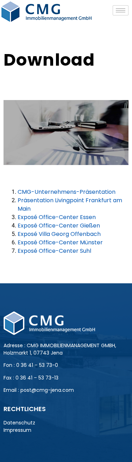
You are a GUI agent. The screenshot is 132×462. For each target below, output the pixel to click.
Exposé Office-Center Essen (57, 217)
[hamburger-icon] (120, 10)
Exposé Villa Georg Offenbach (59, 234)
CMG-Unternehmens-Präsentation (66, 192)
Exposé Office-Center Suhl (54, 251)
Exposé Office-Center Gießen (59, 226)
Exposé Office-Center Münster (60, 242)
